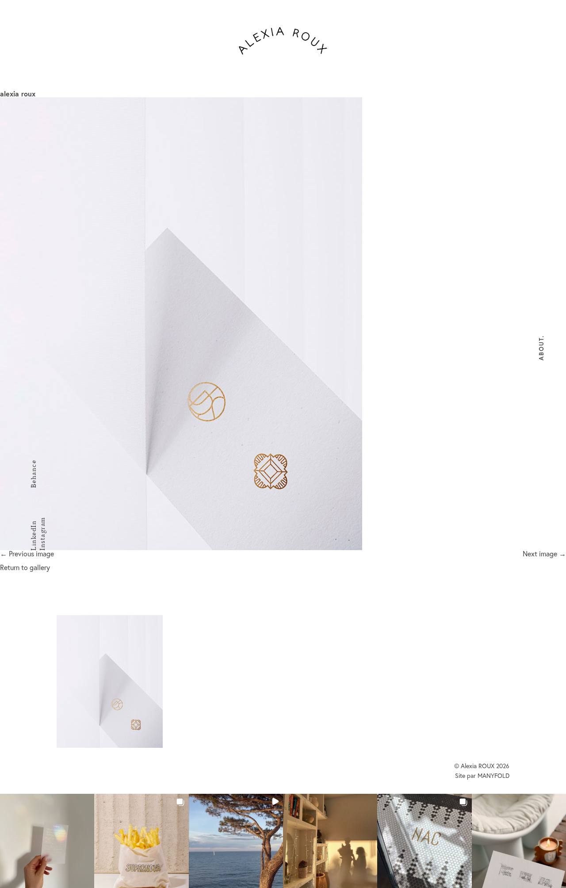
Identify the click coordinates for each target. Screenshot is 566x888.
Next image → (544, 553)
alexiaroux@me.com (388, 666)
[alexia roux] (283, 323)
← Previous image (27, 553)
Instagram (42, 534)
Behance (33, 474)
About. (541, 347)
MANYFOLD (493, 775)
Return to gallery (25, 567)
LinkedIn (33, 536)
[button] (47, 841)
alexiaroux (283, 41)
